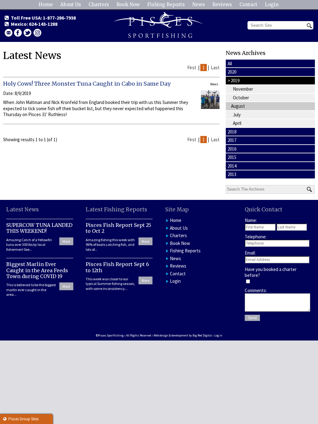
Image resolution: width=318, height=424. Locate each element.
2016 (232, 149)
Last (215, 67)
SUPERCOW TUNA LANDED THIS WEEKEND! (39, 228)
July (237, 115)
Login (272, 4)
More (66, 241)
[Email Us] (8, 33)
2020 (232, 72)
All (230, 63)
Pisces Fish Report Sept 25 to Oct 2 (118, 228)
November (243, 89)
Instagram (37, 33)
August (238, 106)
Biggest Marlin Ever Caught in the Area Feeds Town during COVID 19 (37, 270)
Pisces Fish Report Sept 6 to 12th (117, 267)
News (198, 4)
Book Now (128, 4)
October (241, 98)
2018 (232, 132)
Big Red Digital (202, 335)
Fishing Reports (166, 4)
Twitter (28, 33)
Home (46, 4)
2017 (232, 140)
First (191, 67)
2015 (232, 157)
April (237, 123)
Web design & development (171, 335)
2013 (232, 174)
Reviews (222, 4)
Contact (248, 4)
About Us (70, 4)
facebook (18, 33)
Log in (218, 335)
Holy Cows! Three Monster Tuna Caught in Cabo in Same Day (86, 83)
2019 (234, 80)
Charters (99, 4)
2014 (232, 166)
